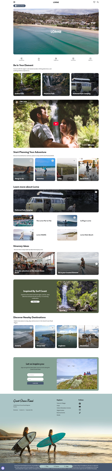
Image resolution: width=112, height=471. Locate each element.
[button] (96, 263)
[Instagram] (79, 409)
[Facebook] (79, 403)
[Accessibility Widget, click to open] (3, 468)
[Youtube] (79, 406)
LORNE (56, 2)
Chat (67, 466)
